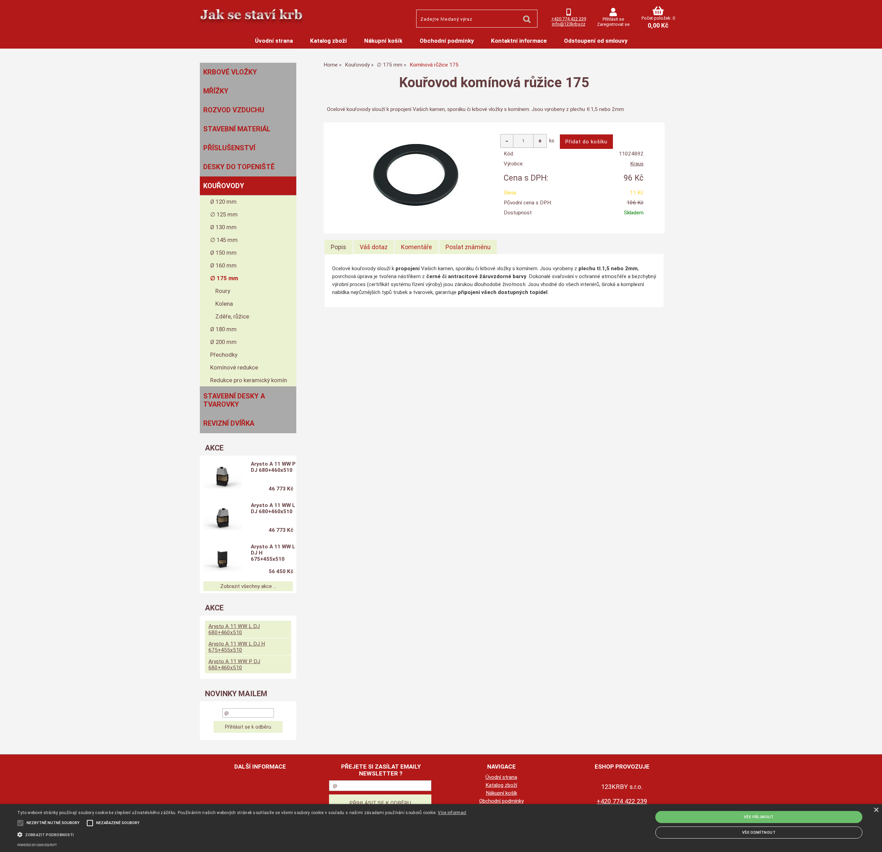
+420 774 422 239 (568, 18)
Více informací (452, 812)
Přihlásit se (613, 19)
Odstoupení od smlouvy (595, 40)
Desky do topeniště (239, 167)
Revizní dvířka (228, 423)
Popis (338, 247)
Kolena (224, 303)
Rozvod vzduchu (233, 110)
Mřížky (215, 91)
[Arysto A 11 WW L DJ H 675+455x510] (222, 560)
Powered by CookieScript (37, 845)
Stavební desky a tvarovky (234, 400)
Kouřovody (223, 186)
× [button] (876, 810)
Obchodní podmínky (447, 40)
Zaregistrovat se (613, 24)
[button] (241, 834)
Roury (222, 290)
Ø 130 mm (223, 227)
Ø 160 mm (223, 265)
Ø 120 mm (223, 201)
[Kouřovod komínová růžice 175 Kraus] (418, 173)
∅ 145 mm (224, 239)
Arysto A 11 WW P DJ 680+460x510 (273, 467)
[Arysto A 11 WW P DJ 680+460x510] (222, 477)
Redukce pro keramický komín (248, 380)
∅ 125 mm (224, 214)
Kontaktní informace (519, 40)
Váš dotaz (374, 247)
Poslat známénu (468, 247)
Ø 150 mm (223, 252)
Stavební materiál (236, 129)
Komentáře (416, 247)
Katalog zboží (328, 40)
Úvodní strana (274, 40)
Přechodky (223, 354)
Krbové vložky (230, 72)
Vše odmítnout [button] (759, 832)
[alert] (441, 828)
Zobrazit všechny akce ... (248, 586)
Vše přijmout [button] (759, 817)
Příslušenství (229, 148)
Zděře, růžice (232, 316)
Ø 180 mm (223, 329)
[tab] (338, 247)
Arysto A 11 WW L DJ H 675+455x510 (273, 553)
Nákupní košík (383, 40)
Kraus (637, 164)
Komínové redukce (234, 367)
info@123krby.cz (568, 24)
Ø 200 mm (223, 341)
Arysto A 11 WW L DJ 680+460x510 (273, 508)
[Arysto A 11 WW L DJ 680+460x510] (222, 518)
